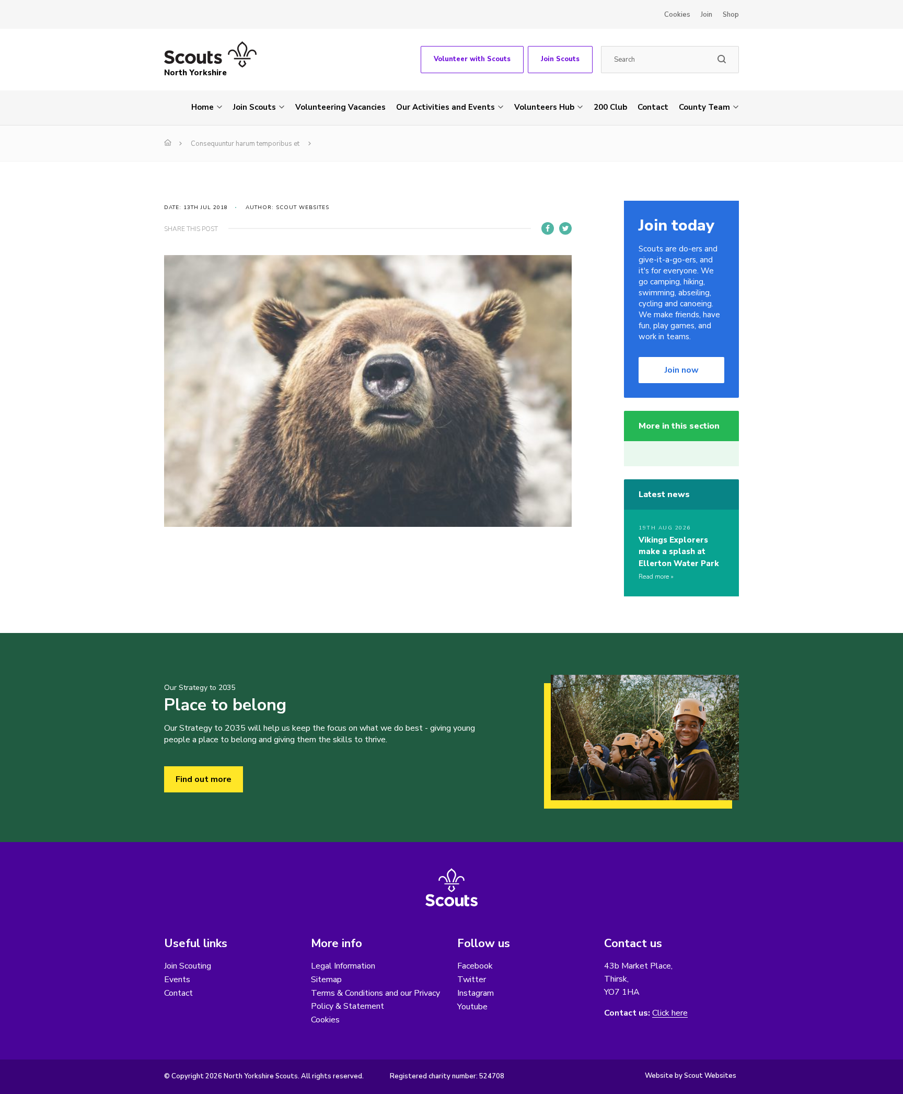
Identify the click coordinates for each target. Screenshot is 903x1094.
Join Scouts (560, 59)
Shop (731, 14)
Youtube (472, 1006)
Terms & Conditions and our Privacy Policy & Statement (375, 999)
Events (177, 979)
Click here (670, 1013)
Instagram (475, 993)
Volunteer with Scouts (472, 59)
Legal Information (343, 966)
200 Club (610, 107)
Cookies (677, 14)
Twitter (471, 979)
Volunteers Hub (544, 107)
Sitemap (326, 979)
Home (202, 107)
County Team (704, 107)
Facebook (475, 966)
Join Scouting (187, 966)
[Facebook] (547, 228)
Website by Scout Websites (690, 1075)
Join (706, 14)
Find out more (203, 779)
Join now (682, 370)
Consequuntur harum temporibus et (245, 143)
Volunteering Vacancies (340, 107)
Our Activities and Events (445, 107)
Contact (653, 107)
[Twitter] (565, 228)
